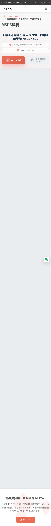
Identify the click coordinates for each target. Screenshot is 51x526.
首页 (3, 16)
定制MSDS (25, 519)
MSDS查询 (13, 16)
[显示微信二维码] (46, 259)
